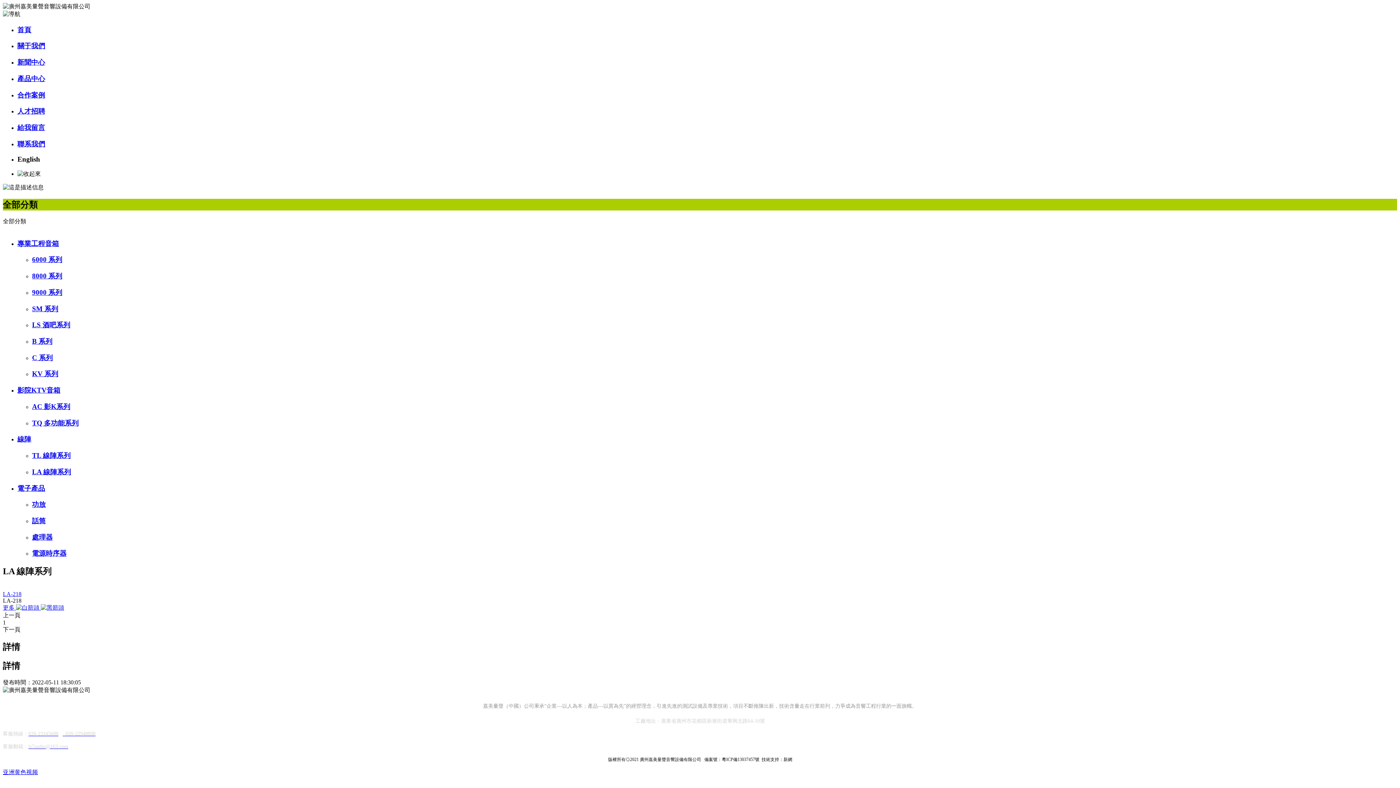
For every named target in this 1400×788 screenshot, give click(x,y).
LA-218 (12, 594)
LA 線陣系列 (51, 472)
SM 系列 (45, 309)
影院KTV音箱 (39, 390)
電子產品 (31, 488)
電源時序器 (49, 553)
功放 (39, 504)
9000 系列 (47, 292)
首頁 (24, 30)
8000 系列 (47, 276)
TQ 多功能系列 (55, 423)
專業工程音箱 (38, 243)
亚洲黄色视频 (20, 772)
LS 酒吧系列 (51, 325)
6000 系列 (47, 259)
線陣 (24, 439)
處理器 (42, 537)
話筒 (39, 521)
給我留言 (31, 127)
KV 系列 (45, 374)
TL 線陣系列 (51, 455)
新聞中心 (31, 62)
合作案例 (31, 95)
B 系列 (42, 341)
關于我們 (31, 46)
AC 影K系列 (51, 406)
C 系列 (42, 358)
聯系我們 (31, 144)
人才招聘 (31, 111)
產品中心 (31, 78)
